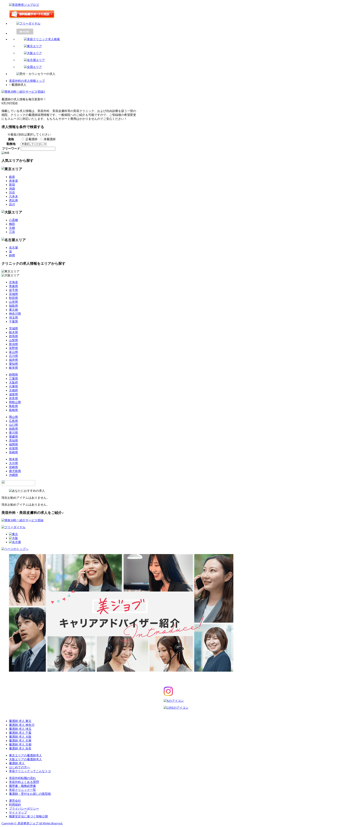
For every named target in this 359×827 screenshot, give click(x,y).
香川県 (13, 432)
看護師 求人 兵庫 (20, 740)
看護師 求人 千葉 (20, 732)
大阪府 (13, 382)
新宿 (12, 184)
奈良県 (13, 398)
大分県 (13, 463)
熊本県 (13, 459)
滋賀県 (13, 394)
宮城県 (13, 294)
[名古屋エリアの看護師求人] (187, 60)
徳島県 (13, 428)
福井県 (13, 359)
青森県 (13, 286)
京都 (12, 227)
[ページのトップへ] (14, 549)
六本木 (13, 196)
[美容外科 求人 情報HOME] (183, 31)
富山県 (13, 352)
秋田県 (13, 298)
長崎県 (13, 452)
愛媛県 (13, 436)
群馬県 (13, 336)
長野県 (13, 348)
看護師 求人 (17, 763)
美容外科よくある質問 (24, 782)
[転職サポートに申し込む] (22, 520)
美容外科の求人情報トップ (27, 80)
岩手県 (13, 290)
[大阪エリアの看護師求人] (187, 53)
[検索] (187, 39)
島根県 (13, 410)
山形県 (13, 301)
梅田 (12, 224)
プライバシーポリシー (24, 808)
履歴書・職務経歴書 (22, 786)
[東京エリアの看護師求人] (187, 46)
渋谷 (12, 192)
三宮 (12, 231)
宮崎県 (13, 467)
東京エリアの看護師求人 (25, 755)
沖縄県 (13, 475)
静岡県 (13, 374)
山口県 (13, 424)
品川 (12, 204)
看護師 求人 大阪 (20, 736)
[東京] (13, 534)
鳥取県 (13, 406)
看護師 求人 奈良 (20, 748)
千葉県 (13, 321)
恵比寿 (13, 200)
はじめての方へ (19, 767)
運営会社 (15, 800)
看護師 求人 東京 (20, 721)
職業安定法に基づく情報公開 (28, 816)
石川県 (13, 356)
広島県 (13, 420)
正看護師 (31, 139)
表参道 (13, 180)
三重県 (13, 378)
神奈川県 (15, 313)
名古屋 (13, 247)
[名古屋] (15, 542)
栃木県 (13, 332)
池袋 (12, 188)
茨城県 (13, 328)
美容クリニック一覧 (22, 789)
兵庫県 (13, 386)
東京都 (13, 309)
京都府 (13, 390)
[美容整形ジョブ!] (179, 5)
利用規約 (15, 804)
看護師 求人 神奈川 (21, 724)
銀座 (12, 176)
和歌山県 (15, 402)
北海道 (13, 282)
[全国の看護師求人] (187, 67)
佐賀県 (13, 448)
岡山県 (13, 417)
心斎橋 (13, 220)
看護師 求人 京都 (20, 744)
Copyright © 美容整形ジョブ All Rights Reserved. (32, 823)
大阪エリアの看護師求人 (25, 759)
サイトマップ (18, 812)
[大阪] (13, 538)
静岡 (12, 255)
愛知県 (13, 363)
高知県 (13, 440)
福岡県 (13, 444)
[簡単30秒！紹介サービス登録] (179, 14)
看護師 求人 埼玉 (20, 728)
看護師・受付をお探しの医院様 (30, 793)
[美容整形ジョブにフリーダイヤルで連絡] (183, 24)
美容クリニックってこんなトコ (30, 771)
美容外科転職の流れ (22, 778)
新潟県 (13, 344)
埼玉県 (13, 317)
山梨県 (13, 340)
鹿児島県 (15, 471)
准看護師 (50, 139)
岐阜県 (13, 367)
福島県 (13, 305)
